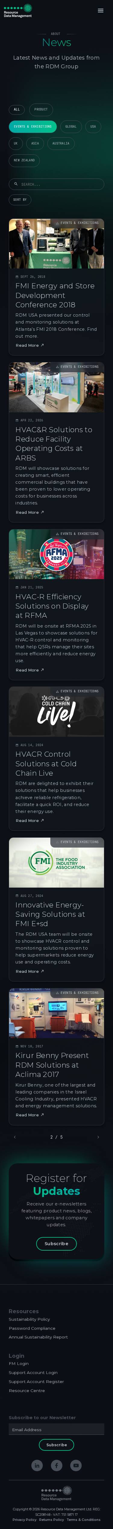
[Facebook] (56, 1465)
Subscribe (56, 1243)
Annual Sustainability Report (38, 1337)
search (16, 184)
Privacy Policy (24, 1520)
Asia (35, 143)
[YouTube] (76, 1465)
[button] (101, 10)
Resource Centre (27, 1390)
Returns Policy (51, 1520)
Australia (61, 143)
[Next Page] (97, 1137)
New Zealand (24, 160)
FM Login (19, 1363)
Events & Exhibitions (33, 127)
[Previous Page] (15, 1137)
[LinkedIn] (37, 1465)
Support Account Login (33, 1372)
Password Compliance (32, 1328)
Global (71, 127)
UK (16, 143)
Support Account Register (36, 1381)
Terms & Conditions (84, 1520)
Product (41, 109)
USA (93, 127)
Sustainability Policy (29, 1319)
